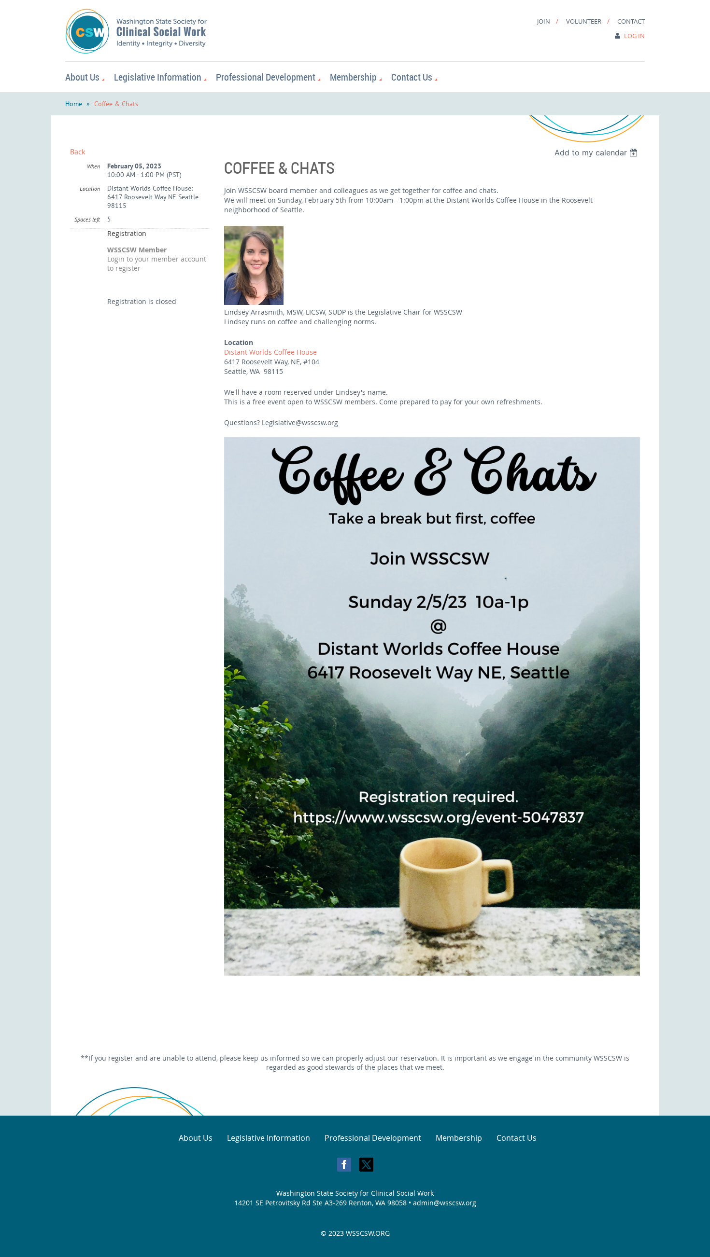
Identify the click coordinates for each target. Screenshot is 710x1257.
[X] (366, 1165)
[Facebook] (344, 1165)
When (93, 166)
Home (73, 103)
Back (77, 151)
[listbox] (597, 152)
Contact (631, 21)
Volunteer (583, 21)
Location (90, 188)
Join (543, 21)
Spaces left (87, 219)
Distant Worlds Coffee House (270, 352)
